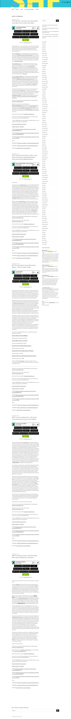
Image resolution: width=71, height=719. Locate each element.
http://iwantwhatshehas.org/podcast (19, 124)
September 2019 (45, 204)
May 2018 (43, 236)
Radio (22, 9)
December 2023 (45, 104)
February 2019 (44, 218)
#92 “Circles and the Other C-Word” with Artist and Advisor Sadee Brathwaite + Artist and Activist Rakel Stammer (24, 157)
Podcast (17, 9)
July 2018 (43, 232)
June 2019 (44, 210)
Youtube (33, 31)
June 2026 (44, 45)
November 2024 (45, 83)
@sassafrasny (34, 210)
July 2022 (43, 138)
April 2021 (43, 167)
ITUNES (13, 126)
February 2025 (44, 77)
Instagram (34, 83)
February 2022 (44, 147)
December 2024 (45, 81)
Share (27, 34)
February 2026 (44, 53)
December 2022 (45, 128)
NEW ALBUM (32, 106)
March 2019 (44, 216)
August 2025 (44, 65)
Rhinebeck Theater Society (18, 303)
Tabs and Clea (21, 360)
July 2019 (43, 208)
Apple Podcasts (18, 31)
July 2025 (43, 67)
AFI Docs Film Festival (23, 598)
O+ (21, 494)
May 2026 (44, 47)
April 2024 (44, 96)
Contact (37, 9)
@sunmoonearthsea (19, 61)
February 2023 (44, 124)
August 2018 (44, 230)
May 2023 (44, 118)
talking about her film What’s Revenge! (24, 54)
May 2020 (44, 189)
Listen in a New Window (34, 173)
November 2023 (45, 106)
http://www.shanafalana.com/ (17, 105)
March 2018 (44, 240)
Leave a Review (34, 34)
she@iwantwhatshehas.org (29, 114)
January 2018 (44, 244)
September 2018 (45, 228)
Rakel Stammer (22, 201)
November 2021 (45, 153)
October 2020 (44, 179)
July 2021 (43, 161)
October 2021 (44, 155)
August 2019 (44, 206)
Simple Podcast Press (27, 42)
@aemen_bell (19, 63)
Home (13, 9)
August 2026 (44, 41)
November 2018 (45, 224)
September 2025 (45, 63)
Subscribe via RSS (24, 173)
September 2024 (45, 87)
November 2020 (45, 177)
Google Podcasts (27, 31)
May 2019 (43, 212)
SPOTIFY (17, 126)
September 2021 (45, 157)
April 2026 (44, 49)
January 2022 (44, 149)
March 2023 (44, 122)
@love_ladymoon (20, 76)
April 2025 (44, 73)
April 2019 (44, 214)
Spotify (26, 39)
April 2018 (44, 238)
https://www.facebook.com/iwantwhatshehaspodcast (27, 145)
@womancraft (22, 90)
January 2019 (44, 220)
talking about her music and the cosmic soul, (25, 78)
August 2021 (44, 159)
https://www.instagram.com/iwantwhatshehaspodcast (28, 143)
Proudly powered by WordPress (17, 716)
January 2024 (44, 102)
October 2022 (44, 132)
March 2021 (44, 169)
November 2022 (45, 130)
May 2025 (44, 71)
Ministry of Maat (16, 197)
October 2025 (44, 61)
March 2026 (44, 51)
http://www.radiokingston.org (17, 101)
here (22, 600)
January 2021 (44, 173)
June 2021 (44, 163)
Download (16, 173)
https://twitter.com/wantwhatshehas (23, 148)
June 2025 (44, 69)
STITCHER (21, 126)
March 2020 (44, 193)
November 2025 (45, 59)
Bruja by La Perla (29, 109)
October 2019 (44, 202)
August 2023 (44, 112)
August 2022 (44, 136)
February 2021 (44, 171)
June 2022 (44, 140)
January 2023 (44, 126)
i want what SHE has (22, 4)
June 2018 (44, 234)
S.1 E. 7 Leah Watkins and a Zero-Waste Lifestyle (50, 34)
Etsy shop (25, 73)
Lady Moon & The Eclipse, (17, 617)
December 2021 (45, 151)
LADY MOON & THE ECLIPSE (24, 107)
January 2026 (44, 55)
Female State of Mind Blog (29, 9)
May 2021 (43, 165)
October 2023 (44, 108)
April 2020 (44, 191)
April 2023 (44, 120)
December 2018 (45, 222)
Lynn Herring (25, 442)
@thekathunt (18, 53)
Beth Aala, (18, 584)
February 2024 (44, 100)
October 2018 (44, 226)
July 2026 (43, 43)
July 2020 (43, 185)
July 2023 (43, 114)
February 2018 (44, 242)
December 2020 (45, 175)
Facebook (29, 83)
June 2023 (44, 116)
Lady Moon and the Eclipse (25, 649)
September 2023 (45, 110)
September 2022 (45, 134)
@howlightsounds (15, 95)
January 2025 (44, 79)
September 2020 (45, 181)
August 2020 (44, 183)
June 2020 (44, 187)
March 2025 (44, 75)
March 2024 (44, 98)
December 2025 (45, 57)
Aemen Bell (14, 63)
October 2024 (44, 85)
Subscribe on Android (18, 34)
